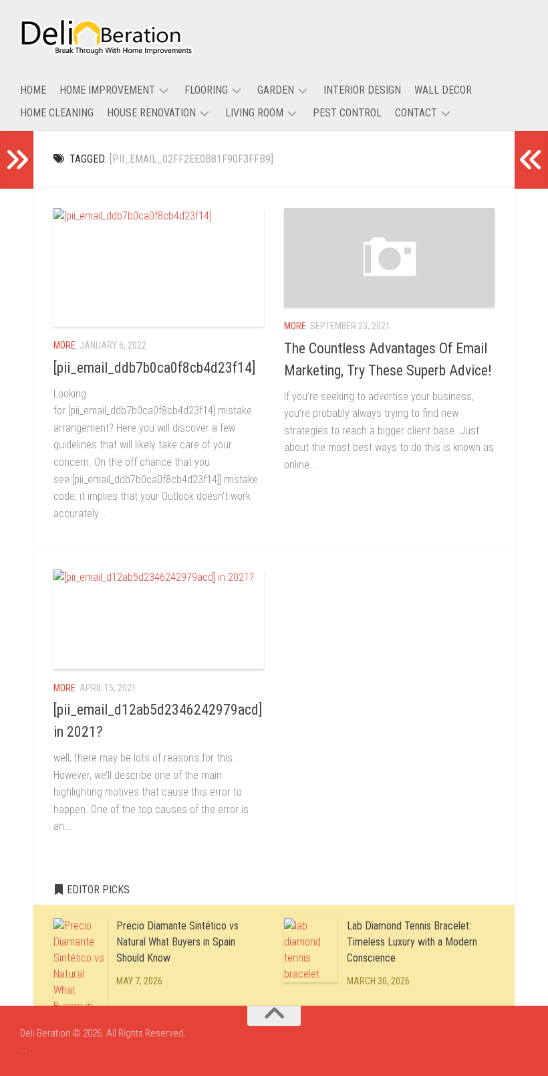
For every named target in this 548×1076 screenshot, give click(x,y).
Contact (416, 112)
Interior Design (362, 90)
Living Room (254, 112)
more (64, 345)
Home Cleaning (57, 112)
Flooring (206, 90)
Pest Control (347, 112)
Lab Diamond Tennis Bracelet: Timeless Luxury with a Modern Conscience (412, 941)
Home (33, 90)
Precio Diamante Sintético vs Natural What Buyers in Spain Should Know (177, 941)
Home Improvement (107, 90)
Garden (275, 90)
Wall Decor (443, 90)
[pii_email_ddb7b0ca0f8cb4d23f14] (154, 367)
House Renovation (151, 112)
